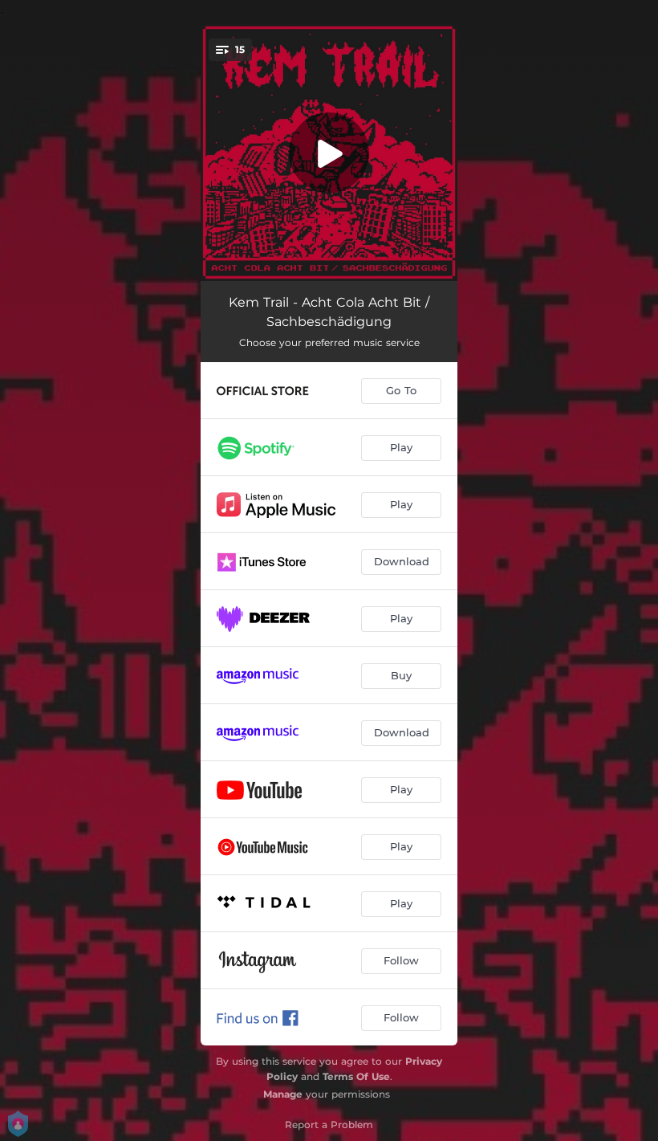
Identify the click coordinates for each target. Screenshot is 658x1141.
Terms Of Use (356, 1076)
